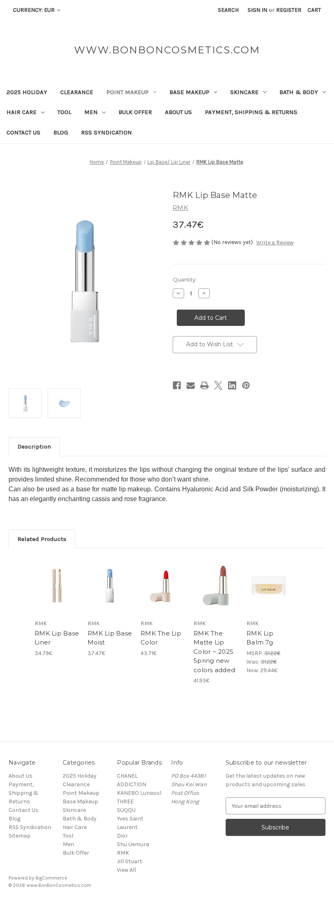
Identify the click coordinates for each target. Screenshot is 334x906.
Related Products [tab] (42, 539)
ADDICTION (131, 784)
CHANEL (127, 775)
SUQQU (126, 810)
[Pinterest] (246, 385)
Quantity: (185, 279)
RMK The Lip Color (161, 638)
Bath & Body (298, 92)
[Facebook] (177, 385)
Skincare (244, 92)
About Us (178, 112)
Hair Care (22, 112)
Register (288, 10)
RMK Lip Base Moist (110, 638)
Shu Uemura (133, 844)
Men (91, 112)
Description (34, 446)
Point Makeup (127, 92)
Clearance (76, 92)
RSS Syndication (106, 132)
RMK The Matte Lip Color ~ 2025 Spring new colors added (214, 651)
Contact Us (23, 132)
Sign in (257, 10)
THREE (125, 801)
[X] (218, 385)
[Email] (191, 385)
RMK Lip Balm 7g (259, 638)
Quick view (57, 576)
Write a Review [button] (275, 242)
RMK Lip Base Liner (57, 638)
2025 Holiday (27, 92)
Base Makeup (189, 92)
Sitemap (20, 835)
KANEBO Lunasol (139, 792)
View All (126, 869)
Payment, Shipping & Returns (251, 112)
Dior (122, 835)
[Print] (204, 385)
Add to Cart (110, 595)
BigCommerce (51, 878)
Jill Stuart (129, 861)
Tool (64, 112)
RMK (123, 852)
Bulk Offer (135, 112)
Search (228, 10)
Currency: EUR (34, 10)
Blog (60, 132)
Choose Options (57, 595)
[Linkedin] (232, 385)
